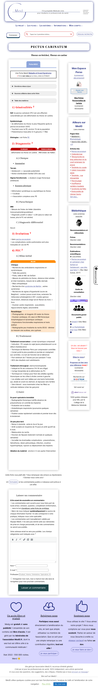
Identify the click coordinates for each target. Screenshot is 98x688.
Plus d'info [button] (46, 684)
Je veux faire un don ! (82, 649)
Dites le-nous (78, 357)
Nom (12, 566)
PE (28, 137)
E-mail (13, 570)
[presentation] (12, 539)
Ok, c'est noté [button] (60, 684)
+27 (71, 144)
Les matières (45, 25)
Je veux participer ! (49, 653)
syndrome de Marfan (33, 286)
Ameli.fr (75, 322)
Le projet (20, 25)
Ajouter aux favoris (80, 91)
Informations (60, 25)
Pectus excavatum (78, 151)
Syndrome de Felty (78, 189)
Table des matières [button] (21, 101)
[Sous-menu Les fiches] (37, 25)
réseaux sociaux (75, 640)
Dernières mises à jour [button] (22, 86)
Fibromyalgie (76, 181)
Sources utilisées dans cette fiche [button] (26, 93)
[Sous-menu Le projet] (25, 25)
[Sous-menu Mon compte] (81, 25)
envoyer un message (80, 672)
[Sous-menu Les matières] (52, 25)
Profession (14, 574)
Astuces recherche (85, 34)
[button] (13, 35)
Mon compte (75, 25)
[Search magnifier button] (27, 34)
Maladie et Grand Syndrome (40, 73)
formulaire (13, 482)
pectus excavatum (23, 239)
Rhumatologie (75, 139)
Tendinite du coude (79, 167)
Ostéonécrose (76, 154)
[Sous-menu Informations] (67, 25)
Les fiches (31, 25)
